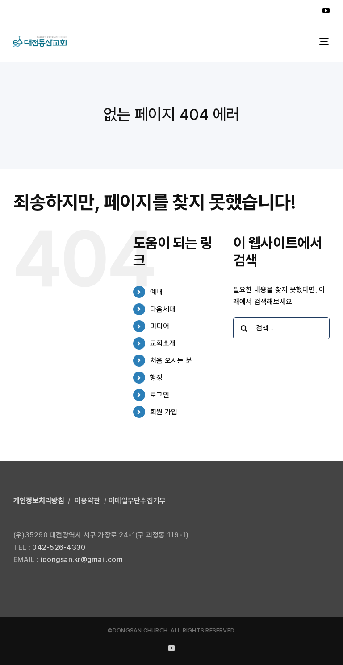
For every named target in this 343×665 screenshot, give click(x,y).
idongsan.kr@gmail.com (82, 559)
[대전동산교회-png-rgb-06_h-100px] (40, 39)
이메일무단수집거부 (137, 500)
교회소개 (163, 343)
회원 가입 (163, 412)
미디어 (159, 326)
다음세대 (163, 309)
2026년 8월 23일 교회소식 (46, 11)
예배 (156, 292)
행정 (156, 377)
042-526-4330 (58, 547)
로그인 (159, 395)
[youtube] (326, 10)
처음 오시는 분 (171, 360)
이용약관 (87, 500)
